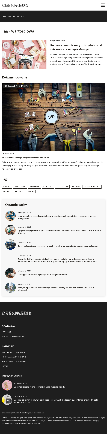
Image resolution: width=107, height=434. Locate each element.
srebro (76, 187)
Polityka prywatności (13, 336)
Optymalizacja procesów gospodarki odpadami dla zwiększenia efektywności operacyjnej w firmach (59, 231)
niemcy (7, 191)
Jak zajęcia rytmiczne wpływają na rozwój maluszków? (42, 274)
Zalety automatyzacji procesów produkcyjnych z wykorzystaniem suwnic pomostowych (58, 246)
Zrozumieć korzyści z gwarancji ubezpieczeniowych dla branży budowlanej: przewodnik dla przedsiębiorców (56, 401)
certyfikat (62, 187)
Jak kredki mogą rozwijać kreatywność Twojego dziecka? (40, 387)
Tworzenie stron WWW (14, 361)
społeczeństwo (92, 187)
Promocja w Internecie (14, 357)
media (31, 191)
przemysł (34, 187)
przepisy (19, 191)
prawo (6, 187)
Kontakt (6, 332)
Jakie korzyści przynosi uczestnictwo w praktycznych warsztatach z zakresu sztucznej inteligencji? (57, 217)
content (47, 187)
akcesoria (20, 187)
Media (5, 366)
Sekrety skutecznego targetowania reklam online (25, 157)
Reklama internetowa (13, 352)
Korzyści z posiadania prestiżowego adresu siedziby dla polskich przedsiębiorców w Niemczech (56, 288)
